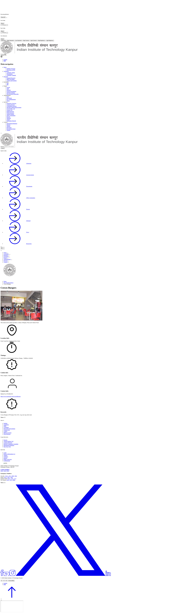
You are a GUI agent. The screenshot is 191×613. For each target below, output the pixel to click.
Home (5, 67)
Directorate (9, 98)
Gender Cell (9, 110)
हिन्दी (5, 61)
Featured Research (11, 78)
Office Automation (11, 115)
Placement (9, 127)
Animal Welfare (10, 114)
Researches (29, 243)
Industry (8, 125)
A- (1, 580)
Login (5, 452)
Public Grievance (8, 459)
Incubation (6, 256)
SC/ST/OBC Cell (11, 108)
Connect (6, 262)
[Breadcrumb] (1, 278)
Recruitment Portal (11, 129)
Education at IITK (11, 70)
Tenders (8, 130)
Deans (8, 100)
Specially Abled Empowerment (14, 107)
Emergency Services (11, 103)
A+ (6, 580)
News (27, 232)
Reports (5, 440)
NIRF (5, 426)
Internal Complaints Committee (11, 444)
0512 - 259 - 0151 (5, 471)
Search (2, 146)
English (5, 59)
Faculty (8, 87)
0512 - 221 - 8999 (11, 480)
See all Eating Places (8, 282)
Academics (6, 71)
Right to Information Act (9, 454)
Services (6, 260)
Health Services (10, 111)
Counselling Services (11, 106)
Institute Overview (11, 68)
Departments (10, 74)
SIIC (8, 83)
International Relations (12, 123)
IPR (7, 84)
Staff (8, 88)
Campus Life (7, 430)
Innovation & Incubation (9, 428)
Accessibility (11, 580)
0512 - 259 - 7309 (8, 477)
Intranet (5, 458)
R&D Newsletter (11, 79)
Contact (5, 431)
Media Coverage (7, 432)
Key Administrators (11, 99)
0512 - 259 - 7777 (12, 478)
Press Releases (7, 434)
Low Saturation (18, 40)
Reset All (3, 17)
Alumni (8, 126)
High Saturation (10, 40)
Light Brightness (49, 40)
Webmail (9, 118)
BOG (8, 96)
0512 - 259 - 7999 (9, 476)
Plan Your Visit (7, 446)
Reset (2, 23)
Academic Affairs (11, 72)
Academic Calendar (11, 75)
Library (8, 119)
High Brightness (41, 40)
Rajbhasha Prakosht (11, 120)
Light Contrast (34, 40)
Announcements (30, 175)
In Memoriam (7, 460)
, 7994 (15, 476)
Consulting (6, 427)
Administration (7, 259)
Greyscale (3, 40)
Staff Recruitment (11, 92)
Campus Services (11, 104)
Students (9, 90)
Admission (28, 163)
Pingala (8, 116)
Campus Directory (8, 442)
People (5, 258)
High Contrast (26, 40)
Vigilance (6, 456)
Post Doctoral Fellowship (13, 94)
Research (6, 76)
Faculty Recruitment (11, 91)
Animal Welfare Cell (8, 441)
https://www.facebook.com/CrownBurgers (11, 396)
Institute (5, 423)
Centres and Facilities (12, 80)
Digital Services (10, 112)
